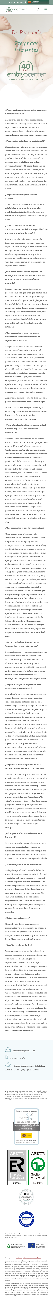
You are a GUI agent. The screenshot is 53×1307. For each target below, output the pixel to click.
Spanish (35, 2)
